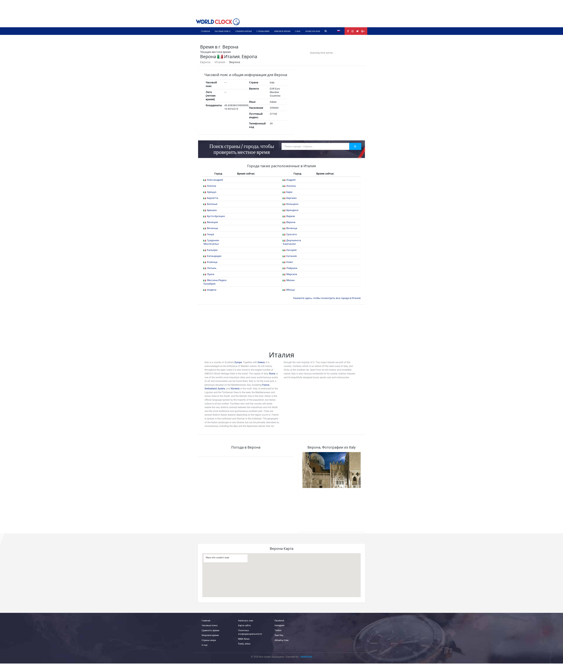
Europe (238, 362)
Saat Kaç (279, 635)
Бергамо (291, 198)
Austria (221, 388)
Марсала (291, 274)
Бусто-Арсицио (216, 216)
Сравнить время (243, 31)
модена (211, 289)
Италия (219, 62)
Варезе (290, 216)
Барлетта (212, 198)
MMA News (244, 639)
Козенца (212, 262)
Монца (290, 289)
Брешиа (212, 210)
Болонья (212, 204)
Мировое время (282, 31)
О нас (298, 31)
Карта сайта (244, 625)
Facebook (279, 620)
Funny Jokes (244, 643)
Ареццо (211, 192)
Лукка (210, 274)
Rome (272, 373)
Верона (290, 222)
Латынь (211, 268)
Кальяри (212, 250)
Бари (289, 192)
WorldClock (306, 656)
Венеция (212, 222)
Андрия (291, 179)
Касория (291, 250)
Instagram (279, 625)
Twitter (278, 630)
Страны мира (262, 31)
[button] (339, 31)
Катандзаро (214, 256)
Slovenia (235, 388)
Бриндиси (292, 210)
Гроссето (291, 234)
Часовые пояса (222, 31)
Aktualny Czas (282, 640)
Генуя (210, 234)
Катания (291, 256)
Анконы (291, 185)
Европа (205, 62)
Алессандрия (215, 179)
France (265, 384)
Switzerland (211, 388)
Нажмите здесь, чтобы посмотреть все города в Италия (327, 298)
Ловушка (291, 268)
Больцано (292, 204)
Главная (205, 31)
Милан (290, 280)
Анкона (211, 185)
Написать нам (312, 31)
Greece (261, 362)
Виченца (212, 228)
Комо (289, 262)
